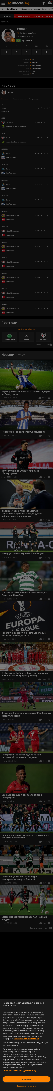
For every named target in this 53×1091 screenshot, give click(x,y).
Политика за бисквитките (26, 1038)
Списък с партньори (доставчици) (19, 1070)
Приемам (26, 1079)
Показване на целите (26, 1086)
